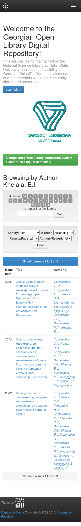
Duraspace (64, 512)
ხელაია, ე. (61, 311)
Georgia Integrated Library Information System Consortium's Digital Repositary (39, 160)
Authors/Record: (51, 238)
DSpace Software (12, 512)
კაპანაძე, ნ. (61, 459)
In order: (46, 233)
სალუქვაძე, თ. (63, 302)
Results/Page (19, 238)
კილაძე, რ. (61, 468)
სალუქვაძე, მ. (63, 306)
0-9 (24, 196)
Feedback (7, 516)
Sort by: (13, 233)
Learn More (13, 89)
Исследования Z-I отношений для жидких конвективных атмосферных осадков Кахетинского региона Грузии (31, 403)
